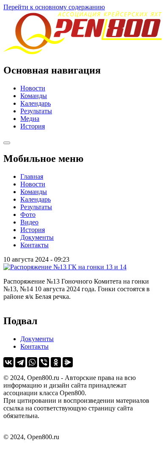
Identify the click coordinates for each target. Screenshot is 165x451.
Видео (29, 222)
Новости (32, 88)
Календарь (35, 103)
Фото (28, 214)
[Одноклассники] (56, 362)
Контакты (34, 245)
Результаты (36, 111)
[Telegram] (20, 362)
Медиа (29, 118)
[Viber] (44, 362)
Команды (33, 95)
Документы (37, 237)
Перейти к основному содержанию (54, 7)
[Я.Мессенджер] (68, 362)
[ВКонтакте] (8, 362)
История (32, 126)
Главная (31, 176)
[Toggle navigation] (6, 143)
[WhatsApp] (32, 362)
